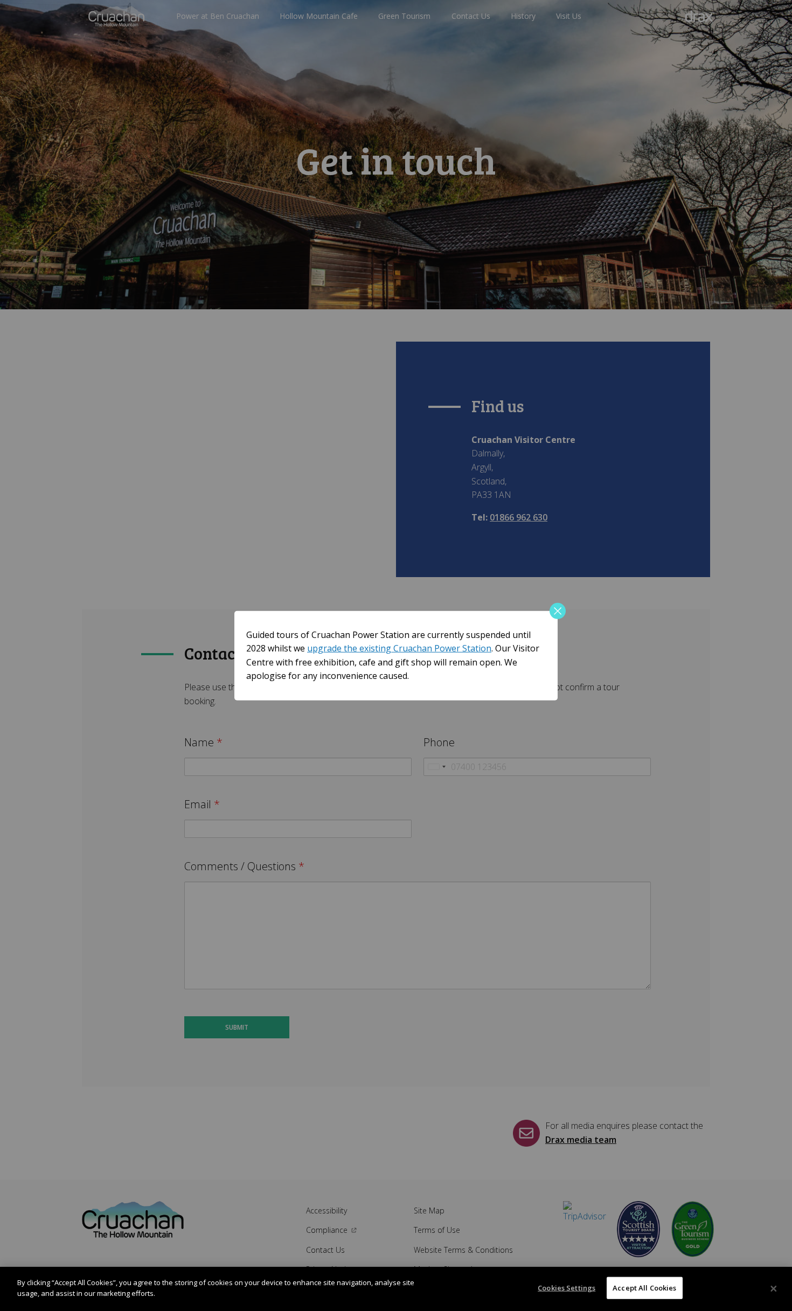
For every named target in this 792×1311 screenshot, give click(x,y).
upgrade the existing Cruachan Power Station (399, 648)
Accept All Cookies (644, 1288)
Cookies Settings (566, 1288)
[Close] (773, 1289)
